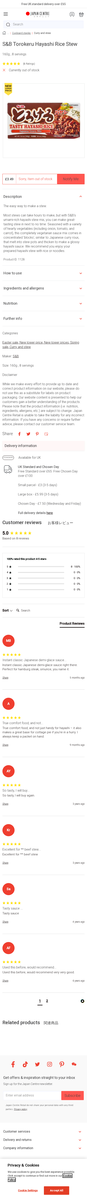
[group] (43, 533)
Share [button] (5, 677)
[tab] (72, 624)
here (50, 513)
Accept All (56, 1190)
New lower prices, (57, 342)
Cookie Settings (28, 1190)
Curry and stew (20, 347)
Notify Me (71, 179)
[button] (39, 1001)
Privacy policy (20, 1109)
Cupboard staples (21, 33)
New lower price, (32, 342)
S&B (16, 356)
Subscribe (73, 1095)
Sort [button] (6, 610)
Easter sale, (11, 342)
